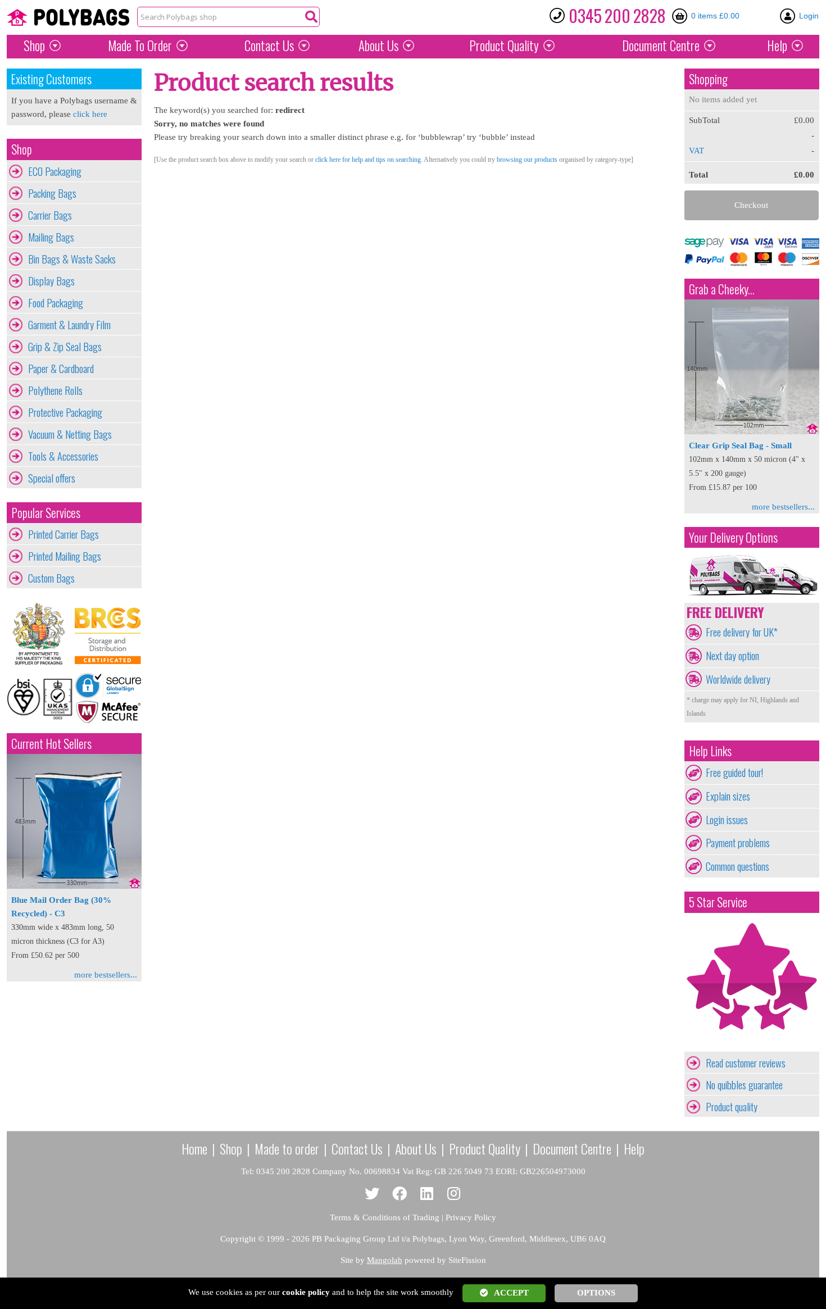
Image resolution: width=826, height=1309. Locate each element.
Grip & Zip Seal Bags (65, 346)
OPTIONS (596, 1292)
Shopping (708, 79)
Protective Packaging (65, 412)
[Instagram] (454, 1194)
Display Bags (51, 281)
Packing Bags (52, 193)
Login (809, 15)
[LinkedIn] (426, 1194)
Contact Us (269, 45)
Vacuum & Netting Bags (70, 434)
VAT (696, 150)
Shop (34, 45)
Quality (504, 45)
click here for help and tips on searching (368, 159)
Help (777, 45)
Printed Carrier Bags (63, 534)
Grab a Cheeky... (722, 289)
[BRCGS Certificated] (108, 634)
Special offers (51, 478)
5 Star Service (718, 902)
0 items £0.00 (715, 15)
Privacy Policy (471, 1217)
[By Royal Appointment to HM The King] (40, 634)
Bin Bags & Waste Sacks (72, 259)
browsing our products (527, 159)
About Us (378, 45)
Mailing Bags (51, 237)
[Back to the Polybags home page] (68, 17)
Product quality (731, 1106)
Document (661, 45)
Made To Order (140, 45)
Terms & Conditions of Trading (384, 1217)
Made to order (287, 1148)
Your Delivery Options (733, 537)
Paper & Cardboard (61, 368)
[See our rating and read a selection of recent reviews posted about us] (751, 1044)
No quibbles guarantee (744, 1085)
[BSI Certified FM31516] (40, 697)
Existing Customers (51, 79)
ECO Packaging (54, 171)
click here (90, 114)
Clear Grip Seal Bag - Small (740, 445)
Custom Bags (51, 578)
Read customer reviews (746, 1063)
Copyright (238, 1238)
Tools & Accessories (63, 456)
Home (194, 1148)
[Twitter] (372, 1194)
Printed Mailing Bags (64, 556)
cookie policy (306, 1292)
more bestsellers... (105, 974)
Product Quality (484, 1148)
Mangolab (384, 1260)
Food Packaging (55, 303)
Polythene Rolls (55, 390)
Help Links (710, 751)
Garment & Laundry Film (69, 324)
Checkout (751, 205)
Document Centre (572, 1148)
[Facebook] (400, 1194)
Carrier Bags (50, 215)
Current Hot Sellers (51, 743)
